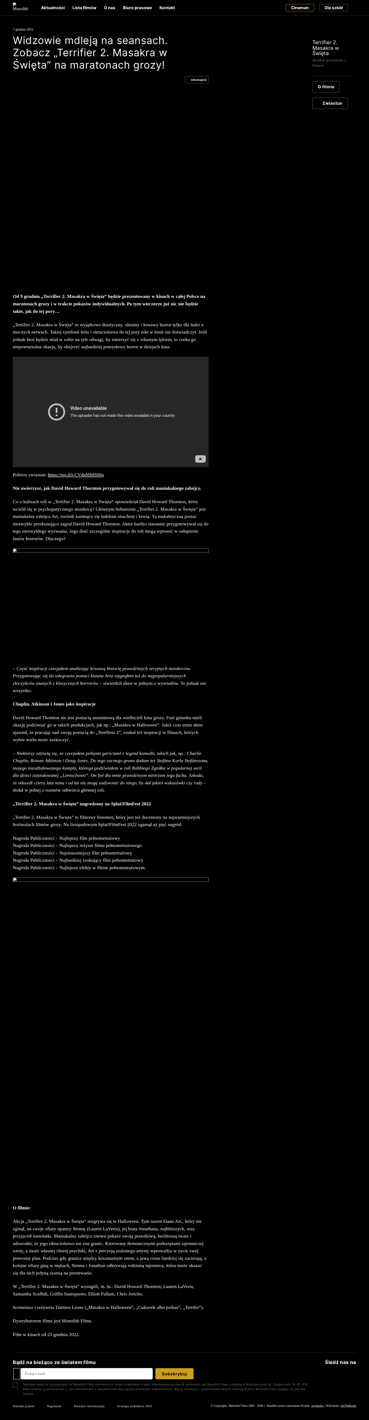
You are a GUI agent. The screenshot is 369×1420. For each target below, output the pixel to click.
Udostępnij (198, 79)
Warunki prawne (24, 1406)
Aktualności (53, 7)
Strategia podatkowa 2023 (134, 1406)
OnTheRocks (348, 1405)
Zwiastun (332, 103)
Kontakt (167, 7)
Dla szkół (334, 7)
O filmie (326, 86)
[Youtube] (346, 1373)
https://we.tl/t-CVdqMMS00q (76, 474)
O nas (109, 7)
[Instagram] (354, 1373)
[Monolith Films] (20, 8)
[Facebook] (325, 1373)
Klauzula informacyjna (89, 1406)
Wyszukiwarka (354, 8)
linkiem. (28, 1393)
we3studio (317, 1405)
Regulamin (54, 1406)
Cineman (300, 7)
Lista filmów (84, 7)
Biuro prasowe (137, 7)
